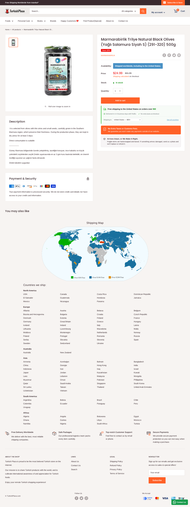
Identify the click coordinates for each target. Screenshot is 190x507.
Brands (53, 21)
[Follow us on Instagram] (86, 498)
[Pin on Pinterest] (169, 55)
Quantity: (105, 91)
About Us (110, 21)
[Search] (143, 11)
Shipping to (108, 120)
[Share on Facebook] (164, 55)
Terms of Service (117, 473)
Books (40, 21)
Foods (7, 21)
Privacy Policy (116, 469)
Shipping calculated (121, 76)
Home (7, 30)
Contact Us (123, 21)
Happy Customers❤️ (70, 21)
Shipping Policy (116, 461)
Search (74, 469)
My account (157, 12)
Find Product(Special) (92, 21)
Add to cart (120, 100)
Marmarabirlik (108, 55)
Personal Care (24, 21)
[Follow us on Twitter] (81, 498)
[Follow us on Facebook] (76, 498)
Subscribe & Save (175, 3)
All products (16, 30)
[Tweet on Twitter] (174, 55)
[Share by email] (179, 55)
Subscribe (157, 480)
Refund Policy (116, 465)
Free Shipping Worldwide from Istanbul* (22, 3)
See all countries (173, 120)
